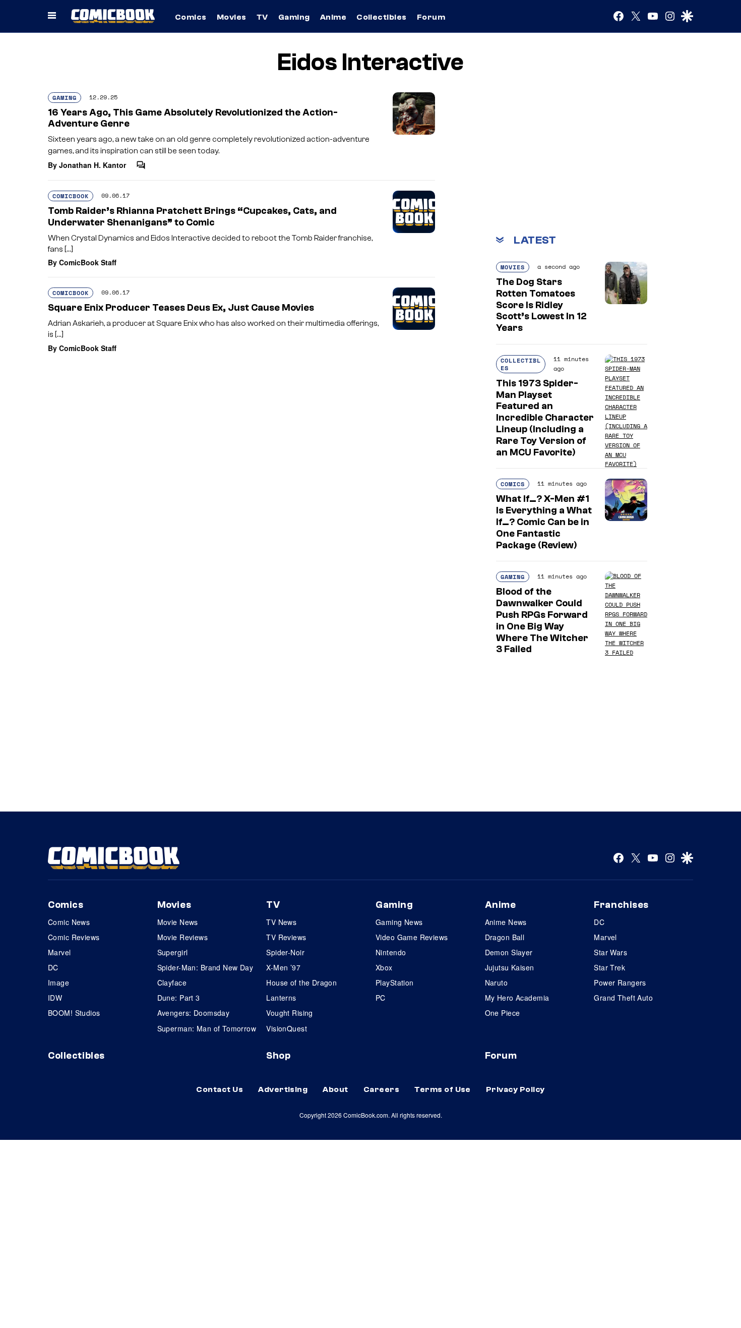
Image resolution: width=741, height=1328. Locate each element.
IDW (55, 998)
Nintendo (391, 952)
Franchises (621, 904)
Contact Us (219, 1089)
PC (381, 998)
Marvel (59, 952)
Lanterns (281, 998)
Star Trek (609, 967)
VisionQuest (286, 1028)
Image (58, 982)
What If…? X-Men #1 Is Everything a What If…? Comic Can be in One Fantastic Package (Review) (544, 521)
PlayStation (395, 982)
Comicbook (70, 196)
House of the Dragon (301, 982)
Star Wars (610, 952)
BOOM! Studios (74, 1013)
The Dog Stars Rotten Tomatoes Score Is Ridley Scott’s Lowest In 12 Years (541, 304)
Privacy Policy (515, 1089)
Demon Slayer (509, 952)
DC (53, 967)
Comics (191, 17)
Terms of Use (442, 1089)
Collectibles (381, 17)
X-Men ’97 (283, 967)
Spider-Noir (285, 952)
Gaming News (399, 922)
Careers (381, 1089)
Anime (333, 17)
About (335, 1089)
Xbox (384, 967)
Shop (278, 1055)
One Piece (502, 1013)
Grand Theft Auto (623, 998)
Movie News (177, 922)
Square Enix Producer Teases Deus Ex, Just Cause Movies (181, 307)
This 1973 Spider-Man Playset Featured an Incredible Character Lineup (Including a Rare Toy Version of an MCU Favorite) (545, 418)
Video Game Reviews (412, 937)
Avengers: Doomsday (193, 1013)
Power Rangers (620, 982)
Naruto (496, 982)
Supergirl (172, 952)
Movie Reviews (182, 937)
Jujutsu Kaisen (509, 967)
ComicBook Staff (87, 262)
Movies (231, 17)
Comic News (69, 922)
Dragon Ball (505, 937)
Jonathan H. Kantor (92, 165)
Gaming (294, 17)
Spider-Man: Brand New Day (205, 967)
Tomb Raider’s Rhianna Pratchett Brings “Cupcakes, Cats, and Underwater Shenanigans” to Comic (192, 216)
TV (262, 17)
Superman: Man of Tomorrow (207, 1028)
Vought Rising (289, 1013)
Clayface (172, 982)
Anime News (506, 922)
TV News (281, 922)
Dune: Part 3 (178, 998)
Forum (431, 17)
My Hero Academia (517, 998)
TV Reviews (286, 937)
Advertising (282, 1089)
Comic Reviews (73, 937)
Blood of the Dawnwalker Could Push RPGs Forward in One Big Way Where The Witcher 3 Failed (542, 620)
